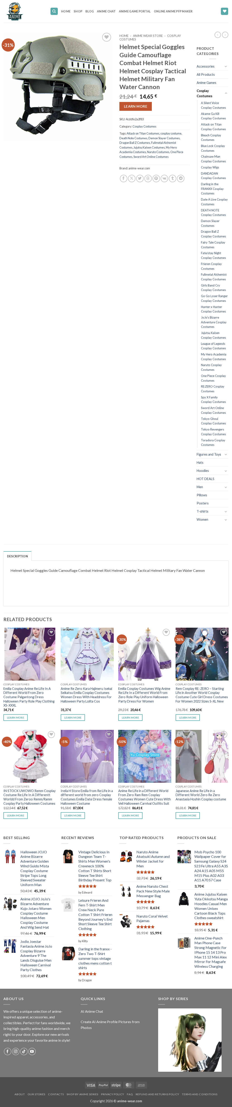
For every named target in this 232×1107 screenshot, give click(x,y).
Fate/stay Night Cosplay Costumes (213, 255)
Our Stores (36, 1094)
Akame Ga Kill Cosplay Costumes (213, 116)
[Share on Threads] (148, 178)
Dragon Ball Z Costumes (134, 142)
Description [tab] (17, 556)
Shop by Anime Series (82, 1094)
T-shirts (202, 511)
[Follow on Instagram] (15, 1051)
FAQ (130, 1094)
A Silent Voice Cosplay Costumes (213, 105)
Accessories (206, 66)
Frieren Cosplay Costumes (211, 266)
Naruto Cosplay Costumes (211, 367)
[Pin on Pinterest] (156, 178)
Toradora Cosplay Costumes (213, 442)
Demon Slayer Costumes (164, 138)
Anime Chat (106, 11)
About (19, 1094)
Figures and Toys (209, 454)
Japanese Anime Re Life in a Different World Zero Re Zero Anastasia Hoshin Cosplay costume (201, 795)
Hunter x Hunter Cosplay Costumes (213, 309)
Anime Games (206, 83)
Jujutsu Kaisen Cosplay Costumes (213, 335)
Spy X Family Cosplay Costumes (213, 399)
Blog (89, 11)
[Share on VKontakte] (164, 178)
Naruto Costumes (158, 152)
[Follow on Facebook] (7, 1051)
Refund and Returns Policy (157, 1094)
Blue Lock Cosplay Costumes (213, 148)
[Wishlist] (224, 11)
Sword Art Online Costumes (151, 156)
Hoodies (203, 471)
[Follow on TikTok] (24, 1051)
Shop (78, 11)
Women (202, 519)
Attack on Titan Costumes (143, 133)
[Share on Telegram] (180, 178)
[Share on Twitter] (140, 178)
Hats (200, 462)
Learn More (135, 106)
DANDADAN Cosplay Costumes (213, 176)
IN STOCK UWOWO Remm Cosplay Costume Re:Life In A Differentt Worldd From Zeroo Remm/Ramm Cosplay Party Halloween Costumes (29, 797)
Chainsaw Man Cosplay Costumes (213, 159)
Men (200, 487)
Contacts (56, 1094)
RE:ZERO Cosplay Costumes (212, 389)
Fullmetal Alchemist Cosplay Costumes (214, 277)
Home (65, 11)
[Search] (54, 11)
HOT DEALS (205, 479)
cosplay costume (170, 133)
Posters (203, 503)
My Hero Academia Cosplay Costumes (213, 356)
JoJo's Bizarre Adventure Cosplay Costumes (214, 322)
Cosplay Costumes (144, 126)
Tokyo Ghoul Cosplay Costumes (213, 421)
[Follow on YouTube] (32, 1051)
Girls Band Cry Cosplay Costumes (213, 288)
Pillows (202, 495)
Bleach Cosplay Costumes (211, 137)
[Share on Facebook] (123, 178)
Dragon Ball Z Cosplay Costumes (213, 234)
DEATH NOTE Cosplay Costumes (213, 212)
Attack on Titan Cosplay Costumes (213, 127)
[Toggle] (226, 66)
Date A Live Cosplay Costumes (214, 202)
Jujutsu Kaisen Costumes (149, 147)
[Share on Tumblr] (172, 178)
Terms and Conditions (199, 1094)
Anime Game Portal (135, 11)
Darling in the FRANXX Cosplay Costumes (212, 188)
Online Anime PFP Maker (173, 11)
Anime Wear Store (148, 36)
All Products (206, 74)
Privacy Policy (112, 1094)
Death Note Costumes (133, 138)
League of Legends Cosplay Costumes (213, 346)
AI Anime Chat (92, 1011)
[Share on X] (131, 178)
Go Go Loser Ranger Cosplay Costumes (214, 298)
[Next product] (218, 35)
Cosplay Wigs (210, 167)
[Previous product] (225, 35)
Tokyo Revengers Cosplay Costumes (213, 432)
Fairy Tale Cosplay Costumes (213, 245)
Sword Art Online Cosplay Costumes (213, 410)
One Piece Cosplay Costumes (213, 378)
